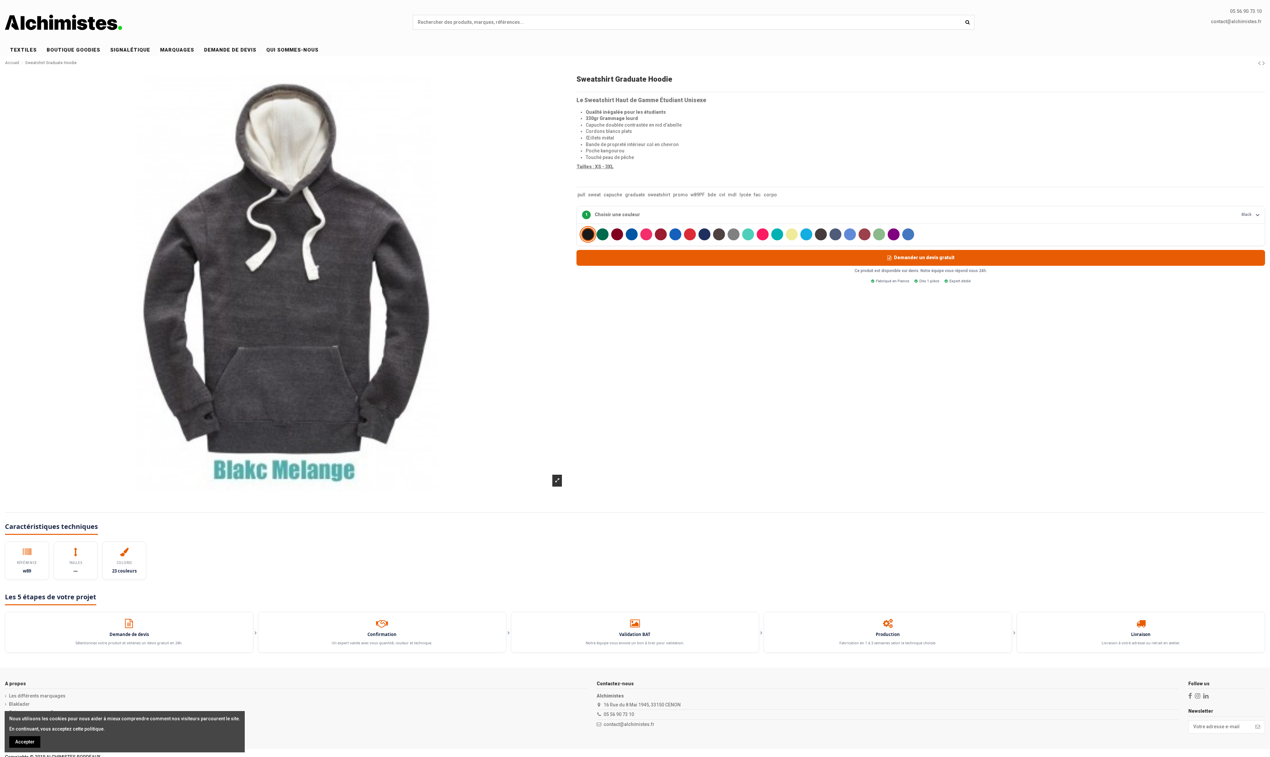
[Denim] (675, 234)
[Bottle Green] (603, 234)
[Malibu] (806, 234)
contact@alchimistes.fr (1236, 21)
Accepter (25, 741)
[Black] (588, 234)
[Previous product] (1260, 63)
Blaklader (19, 704)
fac (757, 194)
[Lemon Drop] (792, 234)
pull (581, 194)
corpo (770, 194)
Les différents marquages (37, 695)
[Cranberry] (661, 234)
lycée (745, 194)
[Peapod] (879, 234)
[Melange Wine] (864, 234)
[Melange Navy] (835, 234)
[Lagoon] (777, 234)
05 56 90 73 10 (619, 714)
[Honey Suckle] (763, 234)
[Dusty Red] (690, 234)
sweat (594, 194)
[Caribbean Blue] (632, 234)
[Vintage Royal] (908, 234)
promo (680, 194)
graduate (635, 194)
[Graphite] (719, 234)
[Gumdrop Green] (748, 234)
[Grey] (734, 234)
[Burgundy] (617, 234)
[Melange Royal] (850, 234)
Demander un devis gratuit (924, 257)
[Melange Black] (821, 234)
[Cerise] (646, 234)
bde (712, 194)
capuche (613, 194)
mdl (732, 194)
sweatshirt (659, 194)
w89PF (698, 194)
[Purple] (894, 234)
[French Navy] (704, 234)
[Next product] (1263, 63)
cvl (722, 194)
